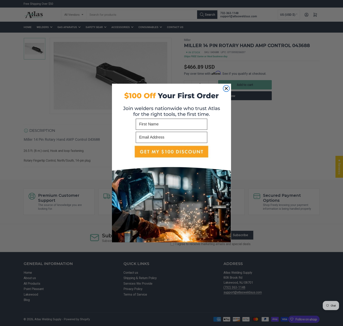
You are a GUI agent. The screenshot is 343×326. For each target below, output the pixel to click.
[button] (171, 193)
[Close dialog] (226, 88)
